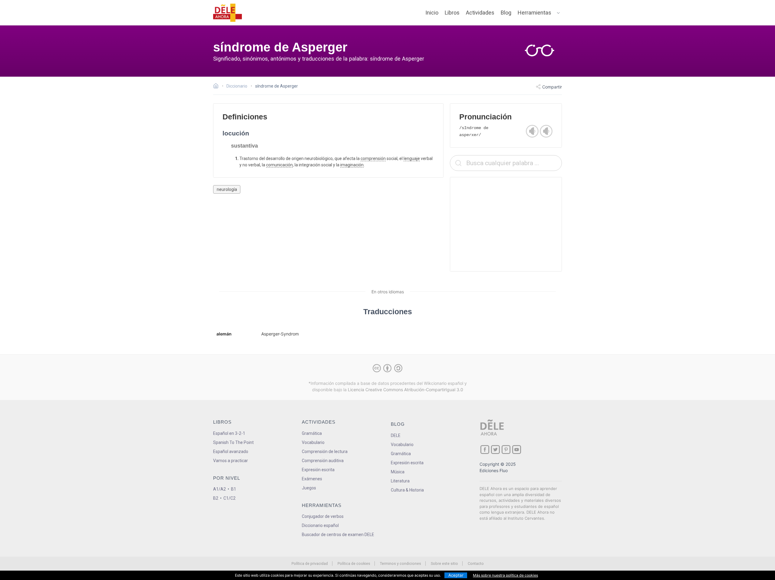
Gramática (312, 433)
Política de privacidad (310, 563)
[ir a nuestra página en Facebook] (485, 449)
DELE (396, 435)
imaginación (352, 164)
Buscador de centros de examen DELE (338, 534)
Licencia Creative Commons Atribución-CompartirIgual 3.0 (405, 389)
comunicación (279, 164)
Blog (506, 12)
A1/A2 (219, 489)
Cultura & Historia (407, 490)
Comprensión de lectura (325, 451)
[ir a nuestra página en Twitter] (495, 449)
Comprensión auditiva (323, 460)
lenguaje (412, 158)
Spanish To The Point (233, 442)
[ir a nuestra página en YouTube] (516, 449)
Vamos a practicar (230, 460)
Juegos (309, 487)
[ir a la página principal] (227, 13)
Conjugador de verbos (323, 516)
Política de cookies (354, 563)
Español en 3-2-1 (229, 433)
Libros (452, 12)
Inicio (431, 12)
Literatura (400, 480)
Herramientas (534, 12)
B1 (233, 489)
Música (397, 471)
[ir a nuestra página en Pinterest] (506, 449)
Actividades (480, 12)
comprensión (373, 158)
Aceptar (455, 575)
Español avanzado (230, 451)
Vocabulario (313, 442)
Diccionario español (320, 525)
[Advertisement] (506, 224)
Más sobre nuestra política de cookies (505, 575)
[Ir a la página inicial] (217, 86)
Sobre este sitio (444, 563)
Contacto (476, 563)
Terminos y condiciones (400, 563)
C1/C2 (229, 498)
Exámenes (312, 478)
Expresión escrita (318, 469)
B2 (215, 498)
